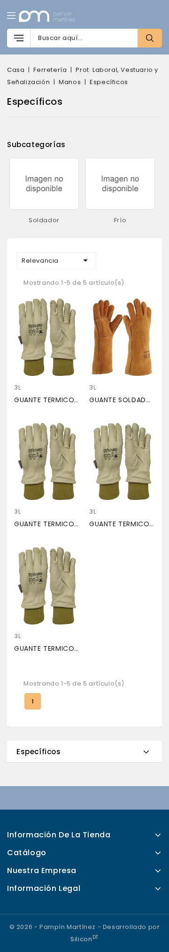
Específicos (38, 752)
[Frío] (120, 184)
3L (17, 387)
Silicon (84, 939)
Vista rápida (26, 308)
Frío (120, 220)
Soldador (44, 220)
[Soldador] (44, 184)
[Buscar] (150, 38)
